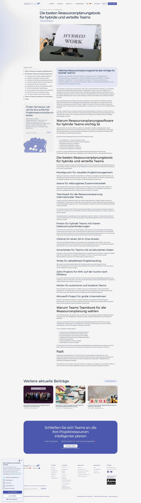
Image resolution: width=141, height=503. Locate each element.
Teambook (59, 200)
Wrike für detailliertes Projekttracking (37, 88)
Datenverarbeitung (113, 496)
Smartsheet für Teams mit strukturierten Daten (40, 86)
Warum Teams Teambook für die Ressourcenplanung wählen (39, 96)
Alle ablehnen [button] (12, 496)
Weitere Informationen (17, 474)
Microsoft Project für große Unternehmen (39, 94)
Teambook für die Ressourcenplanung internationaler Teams (40, 80)
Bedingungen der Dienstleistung (85, 496)
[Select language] (91, 3)
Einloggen (97, 3)
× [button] (21, 460)
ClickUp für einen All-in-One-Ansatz (36, 84)
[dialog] (12, 480)
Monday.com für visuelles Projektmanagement (39, 76)
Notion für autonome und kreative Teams (38, 92)
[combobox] (19, 460)
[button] (12, 499)
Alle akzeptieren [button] (12, 492)
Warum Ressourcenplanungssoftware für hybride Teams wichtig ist (39, 71)
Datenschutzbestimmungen (100, 496)
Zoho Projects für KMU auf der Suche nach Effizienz (40, 90)
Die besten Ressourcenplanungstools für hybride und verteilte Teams (39, 74)
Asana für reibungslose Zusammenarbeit (38, 78)
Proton (58, 229)
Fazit (27, 99)
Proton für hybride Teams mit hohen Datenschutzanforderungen (40, 82)
